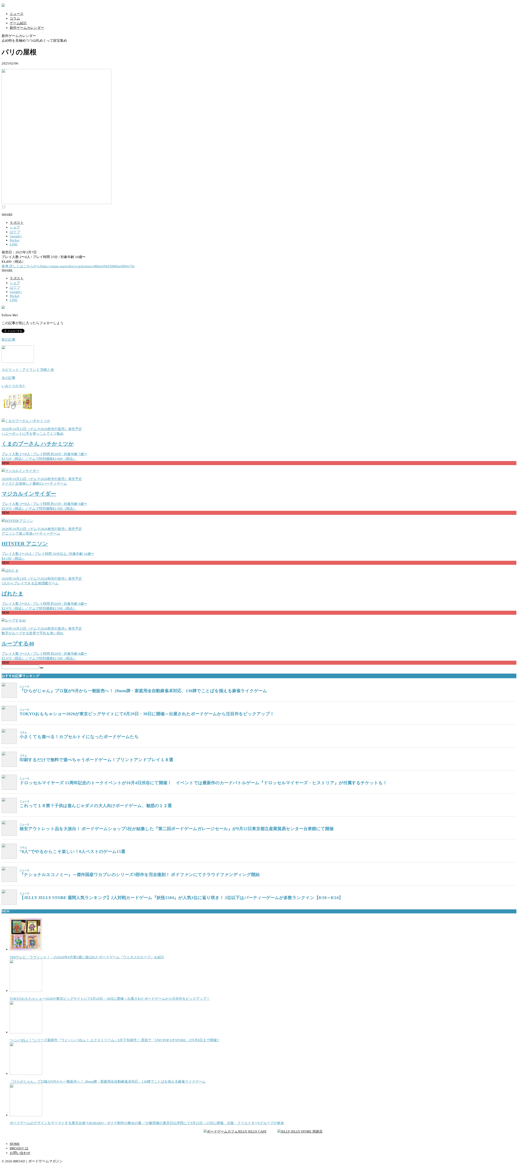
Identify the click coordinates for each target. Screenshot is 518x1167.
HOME (15, 1144)
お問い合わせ (20, 1153)
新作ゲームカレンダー (27, 28)
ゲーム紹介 (18, 23)
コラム (15, 18)
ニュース (16, 14)
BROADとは (19, 1148)
